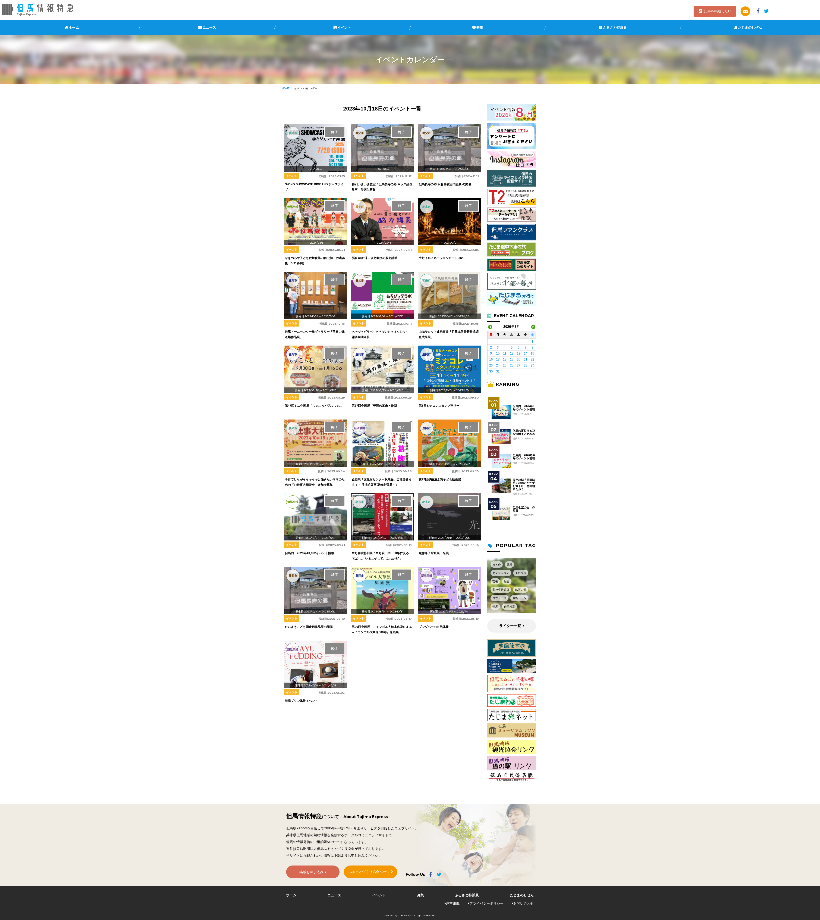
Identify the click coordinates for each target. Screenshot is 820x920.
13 (518, 353)
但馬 (495, 606)
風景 (509, 564)
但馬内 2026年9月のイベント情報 (524, 408)
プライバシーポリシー (486, 903)
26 (511, 365)
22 (532, 359)
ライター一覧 (510, 626)
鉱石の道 (520, 589)
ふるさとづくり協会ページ (369, 872)
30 (491, 371)
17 (497, 359)
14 (525, 353)
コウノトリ (499, 598)
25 (504, 365)
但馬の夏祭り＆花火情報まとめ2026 (524, 432)
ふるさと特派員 (615, 27)
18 (504, 359)
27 (518, 365)
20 (518, 359)
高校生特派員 (500, 589)
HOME (286, 88)
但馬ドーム (519, 598)
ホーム (74, 27)
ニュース (209, 27)
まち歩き (520, 572)
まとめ (496, 564)
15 (532, 353)
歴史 (507, 581)
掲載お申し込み (311, 872)
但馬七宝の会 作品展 (524, 509)
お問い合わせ (523, 903)
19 (511, 359)
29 (532, 365)
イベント (344, 27)
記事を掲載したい (717, 11)
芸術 (495, 581)
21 (525, 359)
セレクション (500, 572)
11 (504, 353)
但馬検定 (509, 606)
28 (525, 365)
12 (511, 353)
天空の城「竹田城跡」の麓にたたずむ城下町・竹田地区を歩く (524, 484)
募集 (479, 27)
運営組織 (453, 903)
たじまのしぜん (750, 27)
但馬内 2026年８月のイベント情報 (524, 457)
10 (497, 353)
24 (497, 365)
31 (497, 371)
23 (491, 365)
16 (491, 359)
